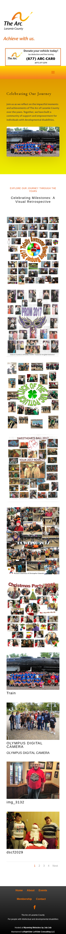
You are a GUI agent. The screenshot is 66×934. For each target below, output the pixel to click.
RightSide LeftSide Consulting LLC (39, 932)
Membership (24, 899)
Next (55, 865)
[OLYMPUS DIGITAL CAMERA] (33, 739)
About (30, 890)
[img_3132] (33, 798)
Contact (41, 899)
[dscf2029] (33, 848)
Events (43, 890)
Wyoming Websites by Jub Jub (37, 928)
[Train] (33, 688)
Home (19, 890)
